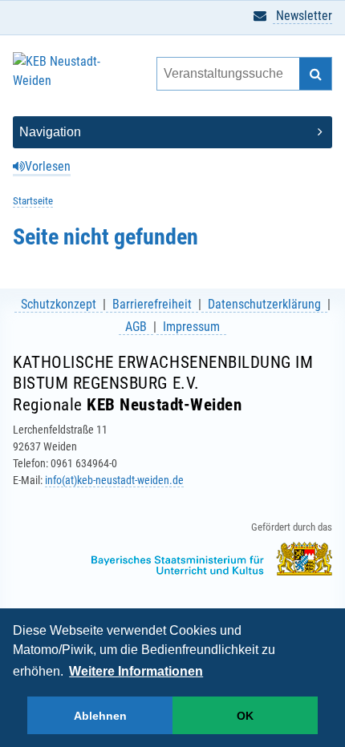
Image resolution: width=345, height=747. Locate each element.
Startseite (33, 201)
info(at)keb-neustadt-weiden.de (114, 480)
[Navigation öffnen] (172, 132)
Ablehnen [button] (100, 715)
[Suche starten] (315, 74)
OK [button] (245, 715)
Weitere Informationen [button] (136, 671)
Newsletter (302, 15)
